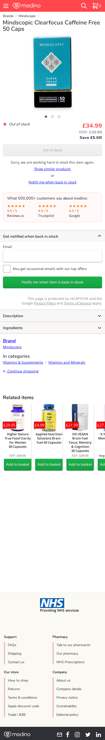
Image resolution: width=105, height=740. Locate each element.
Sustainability (66, 706)
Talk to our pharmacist (73, 645)
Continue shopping (22, 371)
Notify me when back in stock (52, 182)
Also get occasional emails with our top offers (50, 268)
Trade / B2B (16, 714)
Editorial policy (67, 714)
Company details (69, 689)
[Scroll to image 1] (46, 116)
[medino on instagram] (75, 735)
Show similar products (52, 169)
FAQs (12, 645)
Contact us (16, 662)
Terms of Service (77, 303)
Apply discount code (23, 706)
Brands (8, 16)
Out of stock (52, 150)
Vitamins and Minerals (66, 362)
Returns (14, 689)
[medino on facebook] (66, 735)
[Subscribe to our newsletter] (58, 735)
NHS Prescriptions (70, 662)
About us (63, 680)
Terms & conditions (22, 697)
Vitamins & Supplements (23, 362)
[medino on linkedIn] (97, 735)
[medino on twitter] (86, 735)
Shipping (14, 653)
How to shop (18, 680)
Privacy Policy (45, 303)
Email (7, 246)
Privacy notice (67, 697)
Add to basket (17, 464)
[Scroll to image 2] (52, 116)
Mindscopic (27, 16)
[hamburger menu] (6, 5)
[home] (36, 6)
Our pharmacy (67, 653)
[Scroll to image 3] (59, 116)
